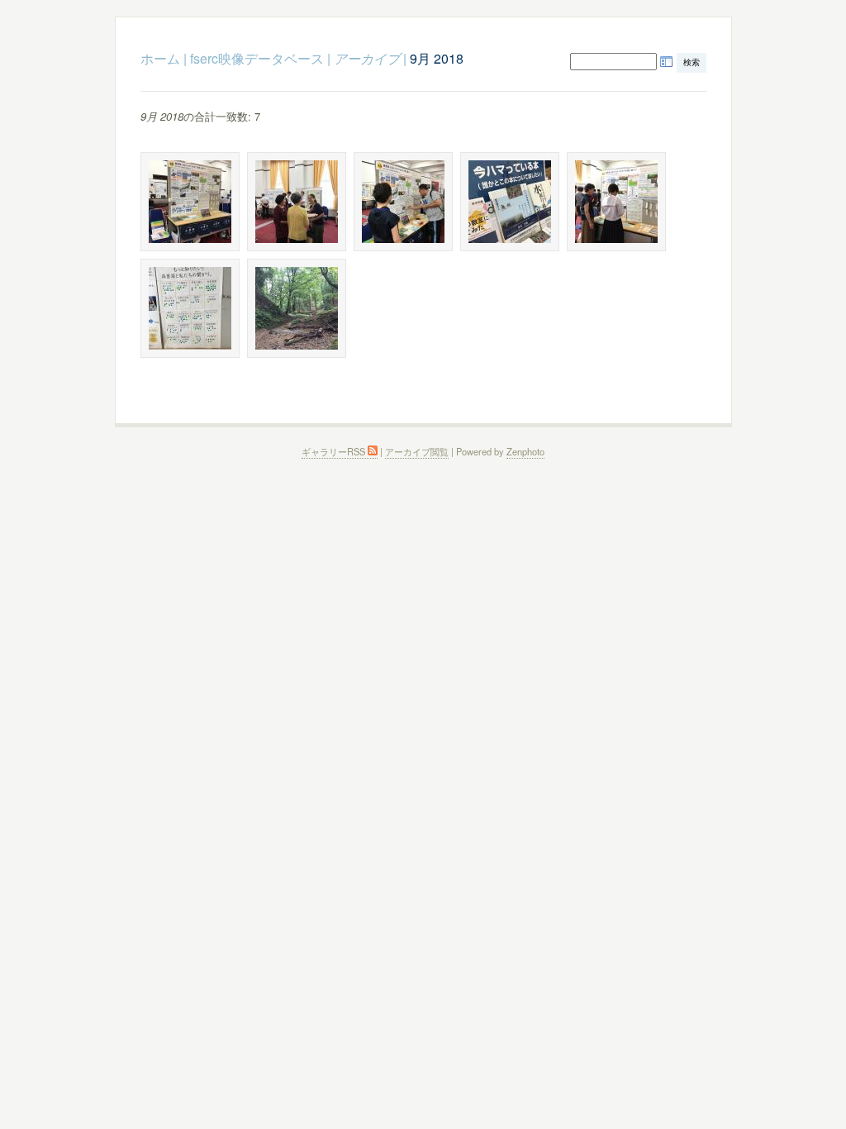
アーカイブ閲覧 (417, 451)
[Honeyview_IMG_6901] (403, 201)
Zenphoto (525, 451)
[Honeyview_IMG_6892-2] (190, 201)
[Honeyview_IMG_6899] (296, 201)
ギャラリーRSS (335, 451)
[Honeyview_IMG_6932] (190, 308)
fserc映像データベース (257, 58)
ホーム (160, 58)
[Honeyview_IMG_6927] (616, 201)
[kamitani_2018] (296, 308)
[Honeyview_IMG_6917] (509, 201)
